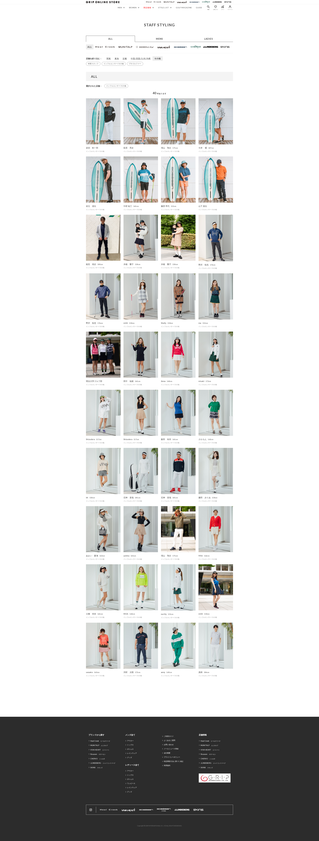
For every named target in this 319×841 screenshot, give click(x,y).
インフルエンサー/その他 (114, 64)
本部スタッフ (93, 64)
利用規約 (167, 765)
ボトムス (130, 749)
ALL (110, 38)
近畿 (125, 58)
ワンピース (131, 783)
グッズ (129, 757)
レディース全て (132, 765)
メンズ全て (130, 735)
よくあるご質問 (169, 740)
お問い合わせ (169, 745)
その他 (157, 58)
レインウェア (132, 753)
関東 (109, 58)
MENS (159, 38)
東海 (117, 58)
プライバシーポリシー (172, 757)
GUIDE (199, 7)
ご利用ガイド (169, 736)
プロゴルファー (135, 64)
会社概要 (167, 753)
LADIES (208, 38)
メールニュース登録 (171, 749)
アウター (130, 741)
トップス (130, 745)
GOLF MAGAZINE (184, 7)
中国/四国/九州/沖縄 (141, 58)
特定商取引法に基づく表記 (173, 761)
